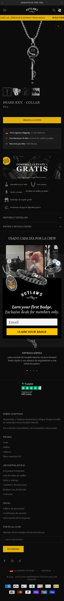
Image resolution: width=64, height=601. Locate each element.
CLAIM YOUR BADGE (32, 331)
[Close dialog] (58, 263)
